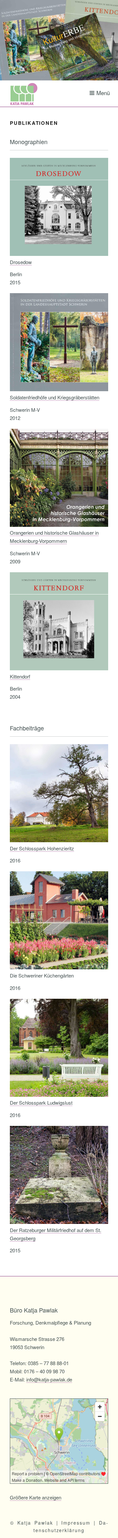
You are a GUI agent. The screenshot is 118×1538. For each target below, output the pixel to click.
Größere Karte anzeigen (35, 1497)
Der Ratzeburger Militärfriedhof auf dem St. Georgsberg (55, 1234)
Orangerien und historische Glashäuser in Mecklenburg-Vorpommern (54, 536)
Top (112, 1532)
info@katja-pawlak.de (49, 1379)
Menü (103, 93)
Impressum (75, 1522)
